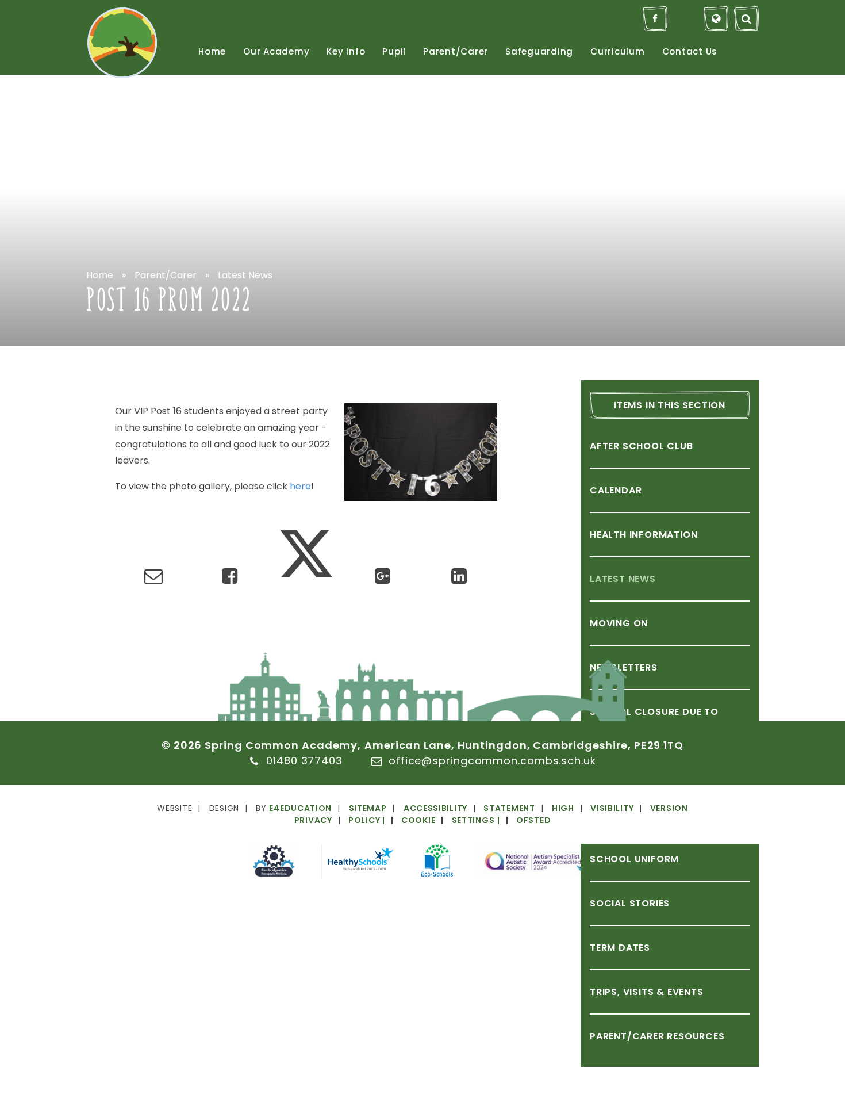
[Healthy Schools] (359, 863)
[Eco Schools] (437, 862)
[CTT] (273, 863)
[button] (437, 820)
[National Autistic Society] (536, 863)
